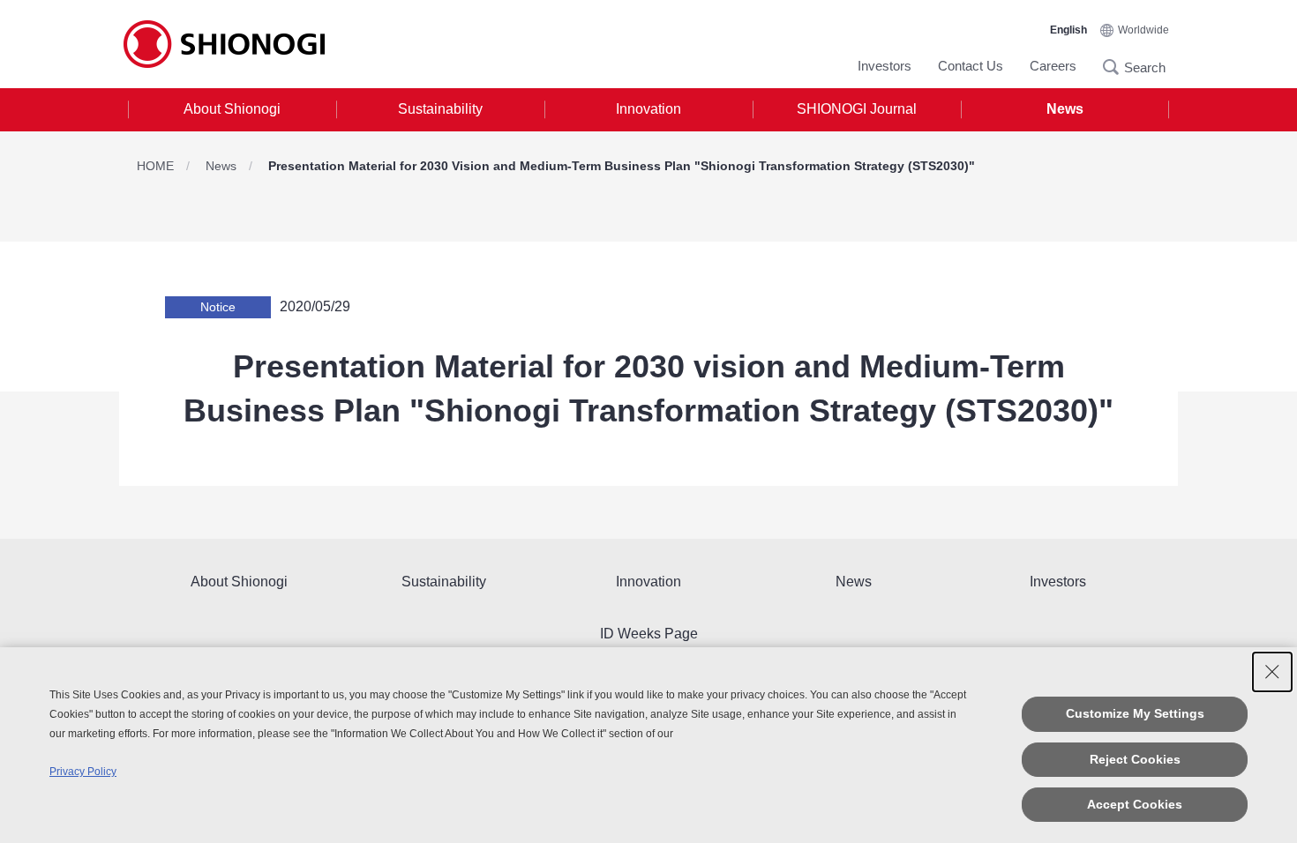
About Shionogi (232, 108)
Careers (1053, 65)
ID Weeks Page (649, 633)
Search (1116, 67)
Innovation (648, 108)
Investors (884, 65)
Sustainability (440, 108)
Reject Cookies (1135, 759)
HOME (155, 166)
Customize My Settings (1135, 713)
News (1064, 108)
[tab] (232, 109)
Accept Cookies (1134, 804)
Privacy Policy (82, 771)
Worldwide (1143, 30)
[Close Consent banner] (1272, 672)
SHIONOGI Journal (857, 108)
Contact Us (970, 65)
